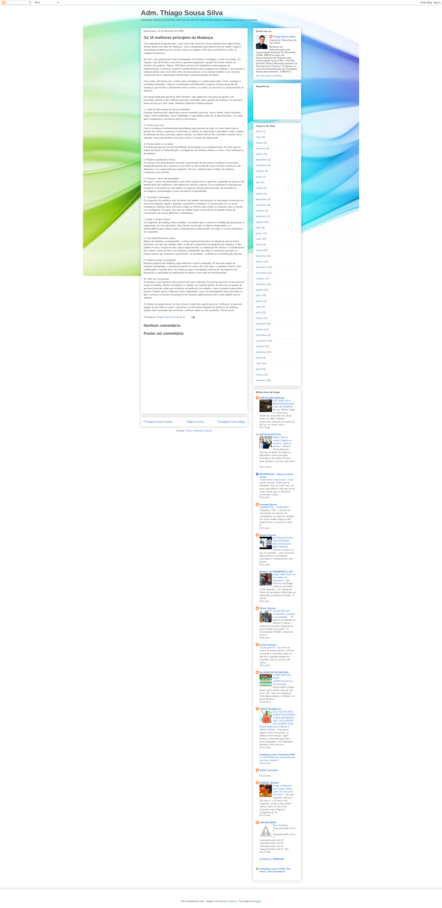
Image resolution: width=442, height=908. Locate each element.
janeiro (259, 154)
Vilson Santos (268, 608)
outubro (260, 171)
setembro (261, 216)
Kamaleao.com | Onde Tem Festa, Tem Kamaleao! (275, 870)
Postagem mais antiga (231, 421)
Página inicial (195, 421)
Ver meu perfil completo (269, 75)
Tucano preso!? (268, 647)
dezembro (261, 159)
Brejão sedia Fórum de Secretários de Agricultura (284, 577)
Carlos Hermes (268, 644)
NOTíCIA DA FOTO (270, 434)
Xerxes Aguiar (268, 535)
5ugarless (232, 901)
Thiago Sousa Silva (284, 36)
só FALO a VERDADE (272, 859)
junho (259, 131)
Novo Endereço (281, 825)
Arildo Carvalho (269, 770)
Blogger (257, 901)
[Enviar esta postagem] (192, 317)
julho (258, 227)
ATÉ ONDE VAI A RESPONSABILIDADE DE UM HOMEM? (283, 403)
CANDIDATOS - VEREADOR (274, 507)
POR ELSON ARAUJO (272, 397)
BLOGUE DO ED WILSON (274, 672)
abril (258, 182)
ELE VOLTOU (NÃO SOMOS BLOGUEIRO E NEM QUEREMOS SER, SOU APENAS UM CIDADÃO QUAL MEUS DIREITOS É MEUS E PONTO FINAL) (277, 720)
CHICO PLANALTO (270, 709)
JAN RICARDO (268, 822)
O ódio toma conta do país (273, 479)
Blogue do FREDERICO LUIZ (276, 571)
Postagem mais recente (158, 421)
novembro (261, 165)
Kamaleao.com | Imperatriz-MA (277, 754)
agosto (259, 221)
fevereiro (261, 148)
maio (258, 137)
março (259, 142)
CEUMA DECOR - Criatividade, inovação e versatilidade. (284, 614)
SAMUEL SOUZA (269, 782)
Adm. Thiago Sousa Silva (182, 13)
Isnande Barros (268, 504)
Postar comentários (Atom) (198, 430)
